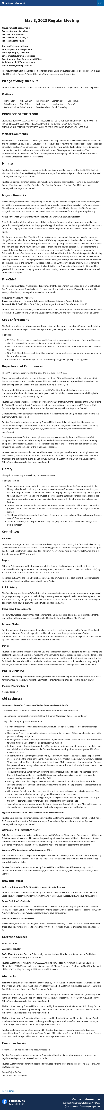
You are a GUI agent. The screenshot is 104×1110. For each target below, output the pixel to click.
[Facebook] (4, 1101)
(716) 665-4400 (71, 1106)
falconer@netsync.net (90, 1106)
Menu (100, 3)
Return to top (8, 1090)
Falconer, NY (13, 3)
